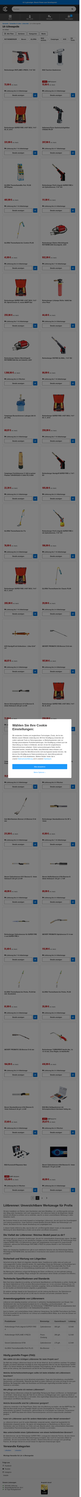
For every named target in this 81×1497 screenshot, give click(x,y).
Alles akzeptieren (39, 767)
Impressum (47, 759)
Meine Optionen (40, 772)
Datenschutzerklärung (25, 759)
